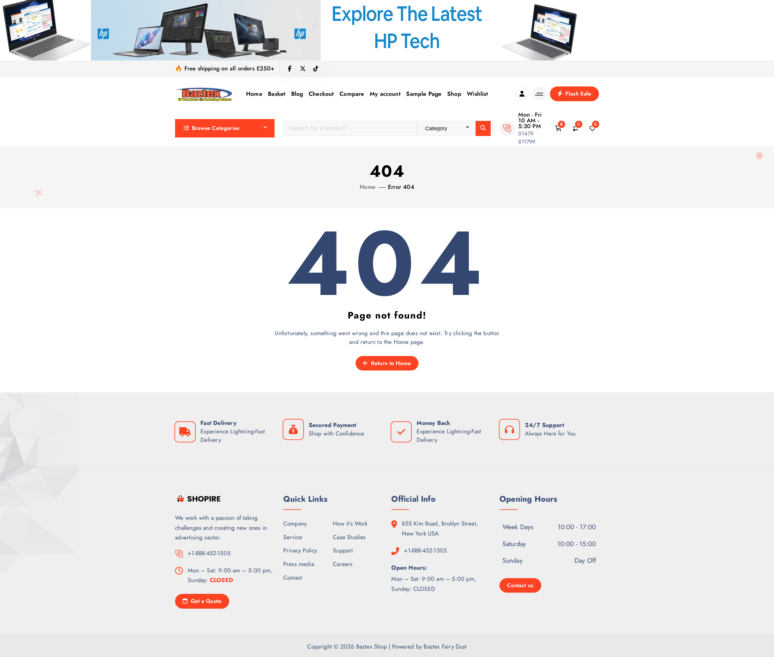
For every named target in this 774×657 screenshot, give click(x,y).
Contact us (520, 585)
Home (254, 93)
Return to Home (390, 363)
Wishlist (477, 93)
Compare (352, 93)
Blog (297, 93)
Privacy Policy (300, 550)
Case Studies (349, 536)
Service (292, 536)
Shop (454, 93)
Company (295, 523)
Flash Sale (577, 94)
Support (343, 550)
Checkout (321, 93)
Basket (276, 93)
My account (385, 93)
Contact (292, 577)
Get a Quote (205, 601)
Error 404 (401, 187)
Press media (298, 564)
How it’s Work (350, 523)
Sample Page (423, 93)
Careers (343, 564)
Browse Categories (216, 128)
